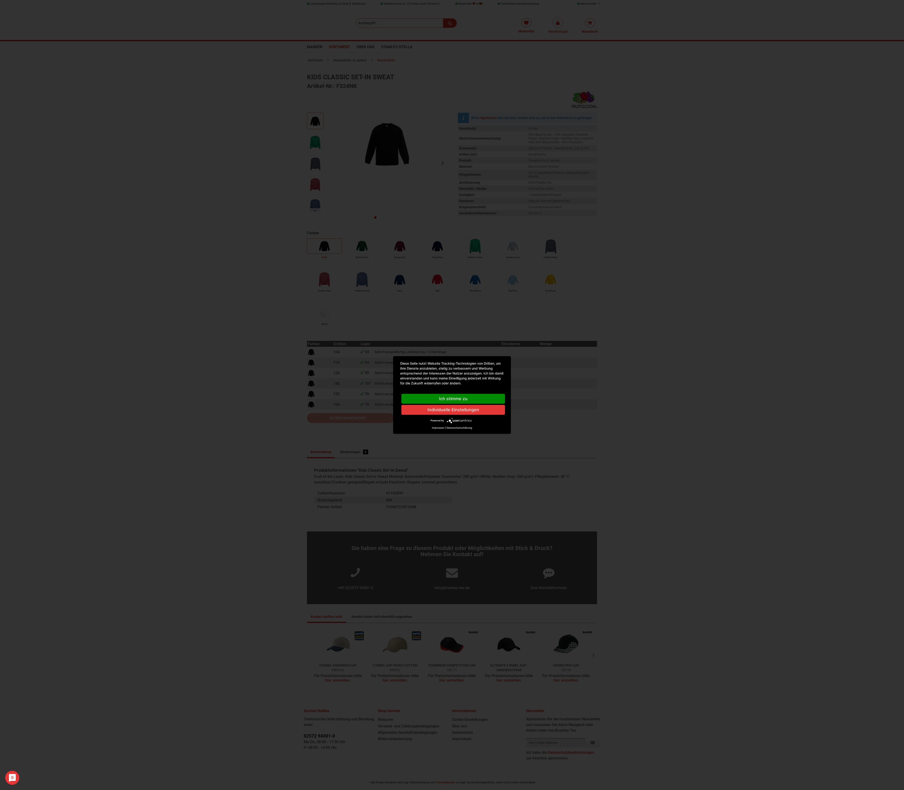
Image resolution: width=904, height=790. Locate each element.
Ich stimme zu (453, 398)
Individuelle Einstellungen (453, 409)
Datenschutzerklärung (459, 427)
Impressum (438, 427)
